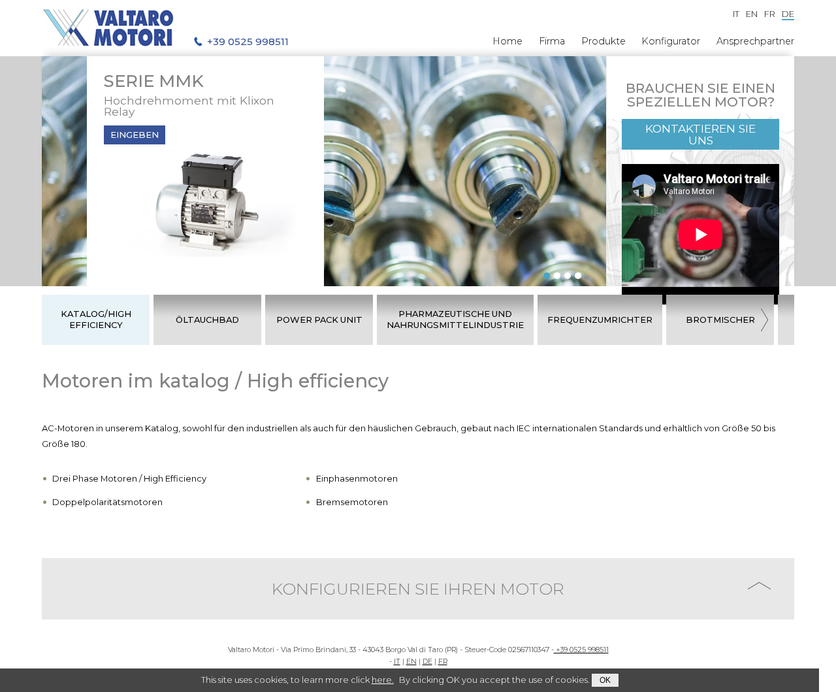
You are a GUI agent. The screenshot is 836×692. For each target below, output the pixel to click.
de (788, 13)
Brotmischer (720, 319)
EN (411, 661)
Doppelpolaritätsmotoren (107, 502)
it (736, 13)
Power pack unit (319, 319)
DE (427, 661)
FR (442, 661)
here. (383, 679)
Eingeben (134, 134)
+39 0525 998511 (581, 650)
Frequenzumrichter (599, 319)
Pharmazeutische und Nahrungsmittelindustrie (455, 319)
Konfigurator (670, 41)
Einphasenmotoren (357, 478)
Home (507, 41)
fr (769, 13)
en (752, 13)
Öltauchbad (207, 319)
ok (605, 680)
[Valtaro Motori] (108, 28)
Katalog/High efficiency (96, 319)
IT (397, 661)
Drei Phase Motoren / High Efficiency (129, 478)
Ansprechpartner (755, 41)
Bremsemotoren (352, 502)
